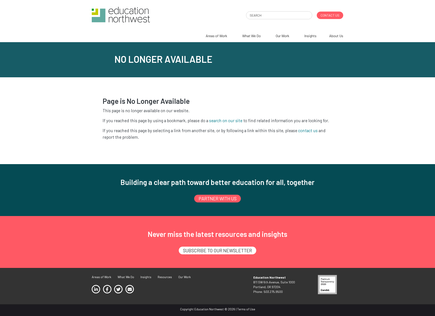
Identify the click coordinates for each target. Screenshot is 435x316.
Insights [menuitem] (310, 36)
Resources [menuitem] (165, 277)
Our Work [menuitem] (282, 36)
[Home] (121, 14)
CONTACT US (330, 15)
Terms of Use (246, 309)
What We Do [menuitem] (251, 36)
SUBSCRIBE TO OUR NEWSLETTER (217, 250)
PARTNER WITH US (218, 198)
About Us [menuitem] (336, 36)
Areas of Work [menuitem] (216, 36)
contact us (308, 130)
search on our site (225, 120)
